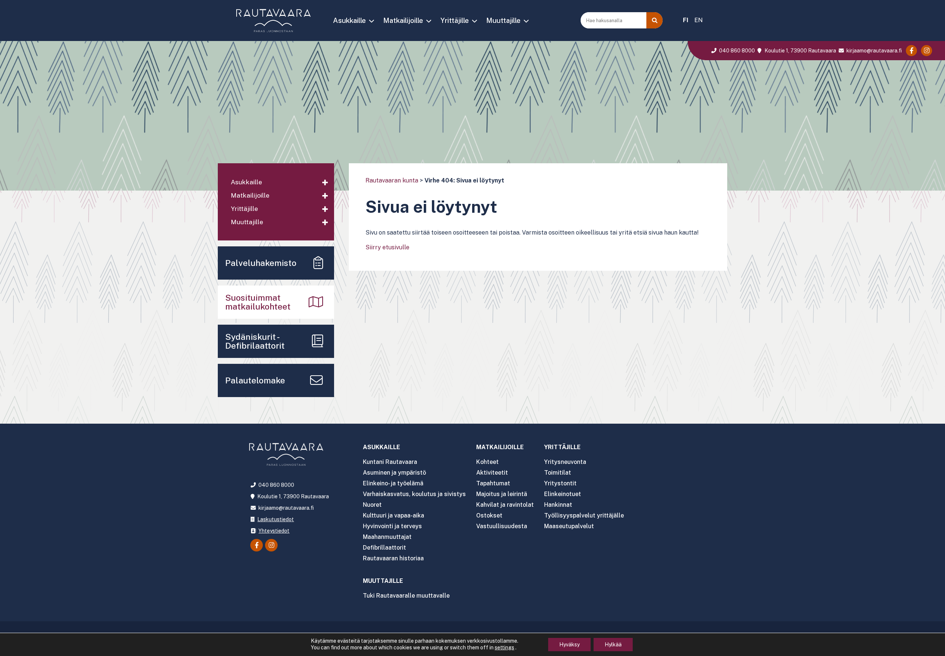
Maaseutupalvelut (569, 526)
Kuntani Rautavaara (390, 461)
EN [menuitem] (698, 20)
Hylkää (613, 645)
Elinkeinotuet (562, 494)
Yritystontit (560, 483)
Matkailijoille (403, 20)
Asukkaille (349, 20)
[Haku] (654, 20)
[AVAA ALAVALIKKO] (371, 21)
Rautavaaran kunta (391, 180)
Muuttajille (503, 20)
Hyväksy (569, 645)
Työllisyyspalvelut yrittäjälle (584, 515)
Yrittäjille (454, 20)
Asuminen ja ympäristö (394, 472)
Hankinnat (558, 504)
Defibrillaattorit (384, 547)
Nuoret (372, 504)
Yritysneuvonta (565, 461)
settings (504, 647)
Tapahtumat (493, 483)
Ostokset (489, 515)
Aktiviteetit (492, 472)
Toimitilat (557, 472)
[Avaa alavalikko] (324, 182)
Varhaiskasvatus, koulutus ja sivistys (414, 494)
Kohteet (487, 461)
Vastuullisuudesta (501, 526)
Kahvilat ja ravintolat (505, 504)
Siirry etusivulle (387, 247)
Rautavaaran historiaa (393, 558)
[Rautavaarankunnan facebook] (911, 50)
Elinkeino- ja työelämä (393, 483)
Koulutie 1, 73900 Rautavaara (799, 51)
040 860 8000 (736, 51)
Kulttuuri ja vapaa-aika (393, 515)
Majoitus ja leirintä (501, 494)
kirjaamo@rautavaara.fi (873, 51)
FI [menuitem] (685, 20)
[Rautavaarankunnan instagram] (926, 50)
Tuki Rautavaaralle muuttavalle (406, 595)
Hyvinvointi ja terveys (392, 526)
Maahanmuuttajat (387, 536)
